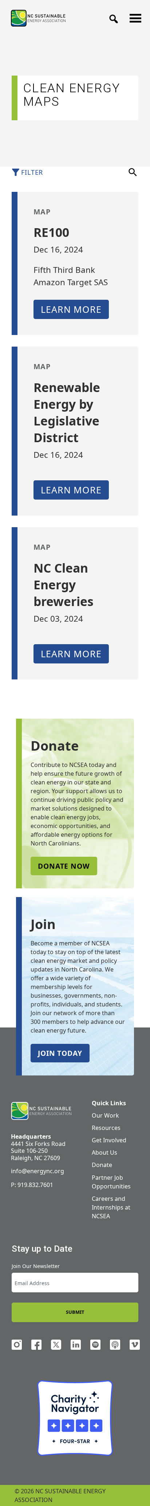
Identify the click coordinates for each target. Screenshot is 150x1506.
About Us (104, 1152)
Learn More (71, 309)
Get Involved (109, 1140)
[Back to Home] (38, 18)
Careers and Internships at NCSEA (111, 1207)
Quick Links (109, 1103)
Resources (106, 1128)
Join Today (60, 1053)
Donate (102, 1165)
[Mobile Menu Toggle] (133, 16)
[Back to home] (41, 1111)
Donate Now (64, 866)
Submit (75, 1312)
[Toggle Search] (111, 16)
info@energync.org (37, 1171)
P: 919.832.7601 (32, 1185)
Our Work (105, 1115)
